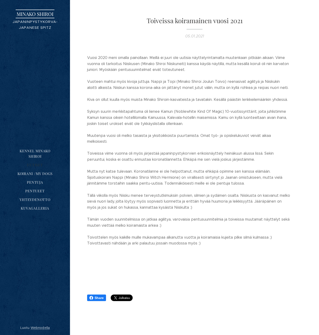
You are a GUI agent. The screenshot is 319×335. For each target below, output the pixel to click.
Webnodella (40, 328)
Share (99, 298)
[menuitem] (35, 153)
